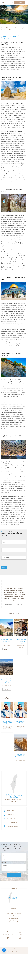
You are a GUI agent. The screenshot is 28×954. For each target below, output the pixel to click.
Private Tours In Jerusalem (13, 28)
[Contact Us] (4, 950)
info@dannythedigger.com (14, 921)
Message (3, 862)
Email (3, 532)
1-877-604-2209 (14, 916)
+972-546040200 (14, 918)
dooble (14, 949)
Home (3, 28)
